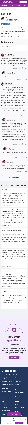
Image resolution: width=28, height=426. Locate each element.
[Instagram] (6, 374)
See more (23, 313)
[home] (8, 2)
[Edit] (27, 10)
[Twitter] (9, 374)
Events (24, 5)
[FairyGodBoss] (9, 371)
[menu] (2, 1)
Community (5, 5)
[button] (27, 10)
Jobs (12, 5)
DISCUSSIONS (5, 9)
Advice (18, 5)
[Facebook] (2, 374)
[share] (18, 36)
